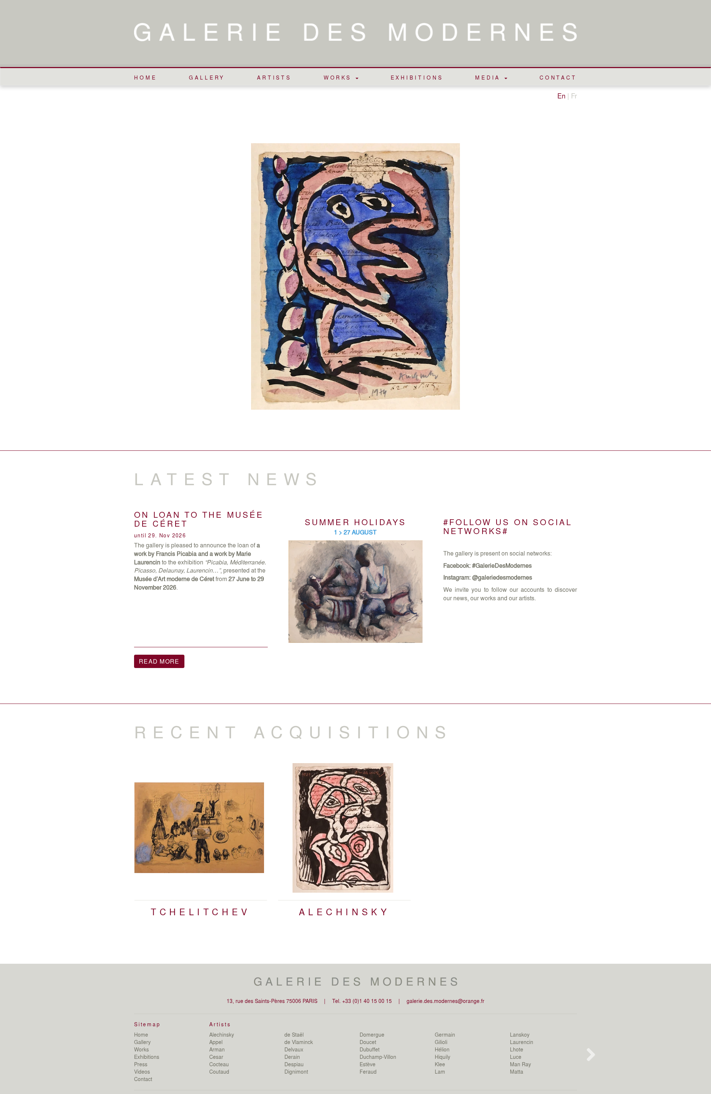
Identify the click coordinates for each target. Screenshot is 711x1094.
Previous (123, 859)
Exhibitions (417, 77)
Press (140, 1064)
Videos (142, 1071)
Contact (558, 77)
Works (141, 1049)
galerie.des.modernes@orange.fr (445, 1000)
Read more (159, 661)
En (561, 95)
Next (589, 859)
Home (145, 77)
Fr (574, 95)
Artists (274, 77)
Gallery (207, 77)
